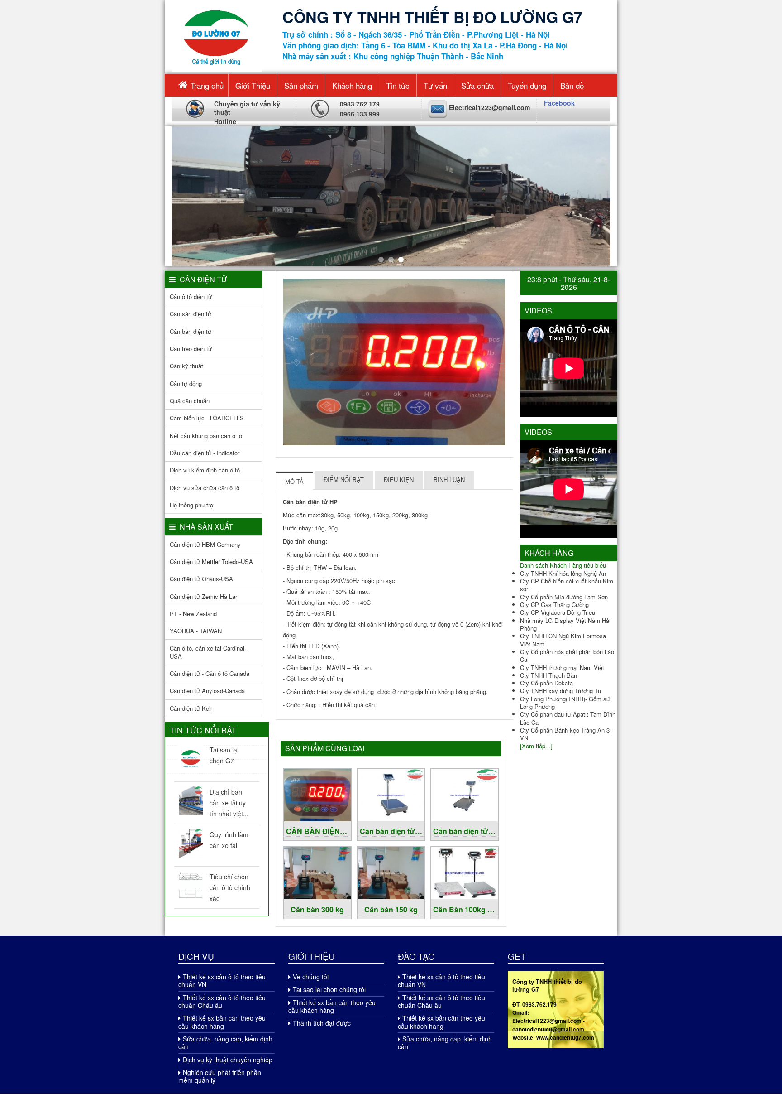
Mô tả (294, 481)
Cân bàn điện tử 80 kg (392, 831)
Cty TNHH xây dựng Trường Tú (560, 690)
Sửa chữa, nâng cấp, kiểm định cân (225, 1042)
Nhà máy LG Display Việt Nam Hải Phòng (565, 624)
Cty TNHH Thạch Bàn (548, 675)
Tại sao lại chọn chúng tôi (329, 989)
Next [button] (501, 361)
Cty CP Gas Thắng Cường (554, 604)
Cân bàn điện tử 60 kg (465, 831)
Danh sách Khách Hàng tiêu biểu (563, 565)
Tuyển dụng (527, 85)
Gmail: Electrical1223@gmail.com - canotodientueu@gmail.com (548, 1020)
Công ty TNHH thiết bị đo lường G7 (547, 985)
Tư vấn (435, 85)
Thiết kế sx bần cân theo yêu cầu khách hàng (222, 1021)
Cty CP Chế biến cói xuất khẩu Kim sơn (566, 585)
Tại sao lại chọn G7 (224, 755)
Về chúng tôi (311, 976)
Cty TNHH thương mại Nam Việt (562, 667)
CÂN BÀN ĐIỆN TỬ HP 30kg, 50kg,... (318, 831)
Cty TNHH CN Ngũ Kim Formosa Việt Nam (563, 639)
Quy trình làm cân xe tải (229, 840)
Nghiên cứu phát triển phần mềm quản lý (219, 1076)
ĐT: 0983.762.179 (534, 1004)
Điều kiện (399, 479)
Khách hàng (352, 85)
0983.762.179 (360, 103)
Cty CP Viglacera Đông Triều (557, 612)
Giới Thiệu (252, 85)
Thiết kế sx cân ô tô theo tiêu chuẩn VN (222, 980)
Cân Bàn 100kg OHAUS (465, 909)
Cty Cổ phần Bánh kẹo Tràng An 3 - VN (566, 734)
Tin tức (398, 85)
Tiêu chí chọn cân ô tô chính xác (230, 887)
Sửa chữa (477, 85)
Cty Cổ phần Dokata (546, 683)
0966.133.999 (360, 113)
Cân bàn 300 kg (317, 909)
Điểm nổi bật (344, 479)
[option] (394, 362)
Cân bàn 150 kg (391, 909)
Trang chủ (207, 85)
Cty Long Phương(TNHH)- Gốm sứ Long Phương (565, 702)
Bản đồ (572, 85)
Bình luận (449, 479)
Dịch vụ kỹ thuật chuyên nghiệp (227, 1059)
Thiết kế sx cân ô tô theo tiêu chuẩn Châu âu (222, 1001)
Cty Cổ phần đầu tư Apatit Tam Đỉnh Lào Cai (567, 718)
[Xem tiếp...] (536, 746)
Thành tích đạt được (322, 1022)
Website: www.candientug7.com (553, 1037)
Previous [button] (287, 361)
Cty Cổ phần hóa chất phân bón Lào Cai (567, 655)
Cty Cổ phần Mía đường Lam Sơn (564, 597)
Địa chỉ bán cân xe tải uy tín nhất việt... (229, 802)
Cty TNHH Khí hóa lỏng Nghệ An (563, 573)
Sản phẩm (301, 85)
